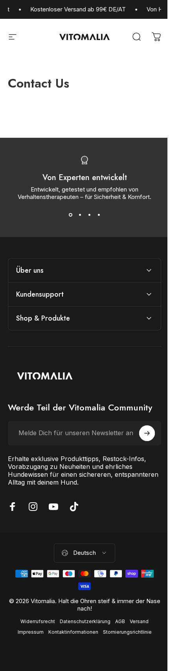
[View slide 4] (98, 214)
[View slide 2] (79, 214)
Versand (136, 621)
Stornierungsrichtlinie (124, 632)
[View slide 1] (70, 214)
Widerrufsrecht (35, 621)
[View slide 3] (89, 214)
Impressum (27, 632)
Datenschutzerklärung (82, 621)
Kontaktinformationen (70, 632)
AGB (117, 621)
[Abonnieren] (141, 433)
